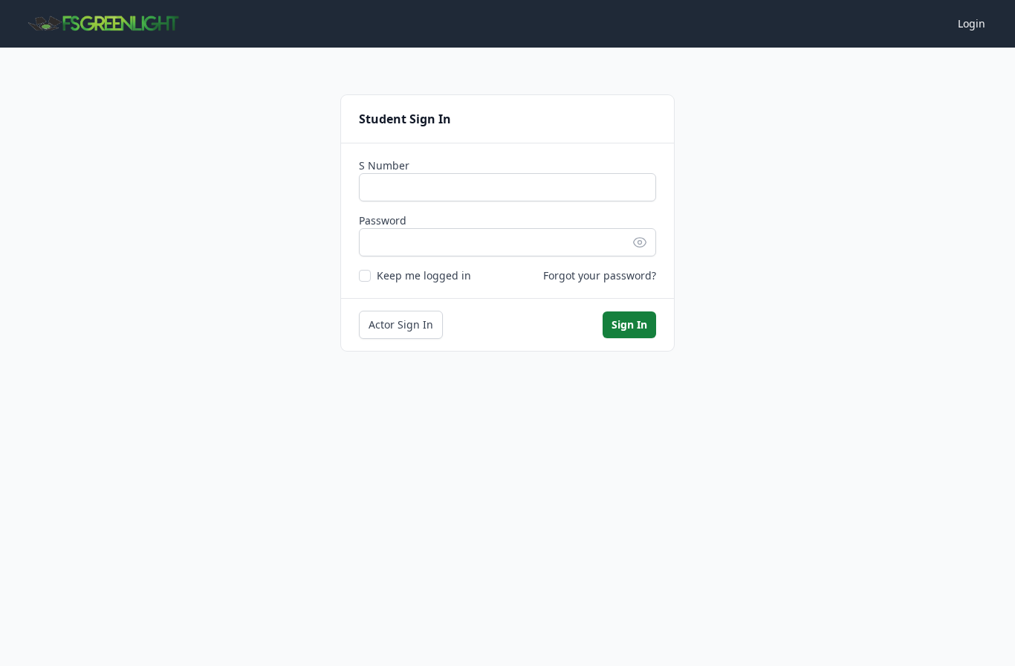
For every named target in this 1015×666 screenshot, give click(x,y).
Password (382, 220)
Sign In (629, 324)
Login (971, 23)
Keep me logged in (424, 275)
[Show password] (644, 242)
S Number (384, 165)
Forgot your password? (599, 275)
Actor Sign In (401, 324)
